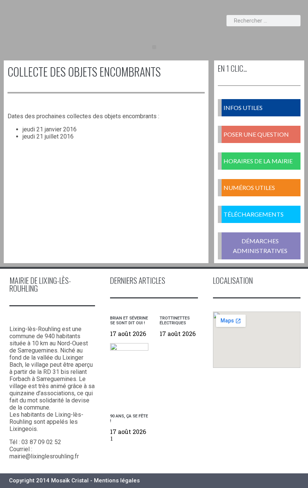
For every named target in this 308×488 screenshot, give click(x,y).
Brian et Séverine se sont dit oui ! (129, 320)
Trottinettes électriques (175, 320)
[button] (154, 47)
